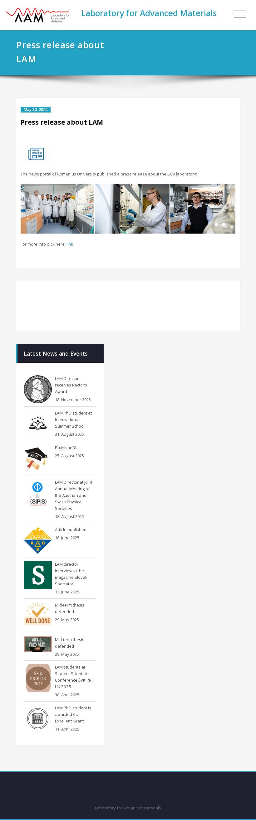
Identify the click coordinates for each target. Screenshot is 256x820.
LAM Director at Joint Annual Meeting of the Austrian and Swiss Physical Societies (73, 495)
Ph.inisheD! (65, 447)
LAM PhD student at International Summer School (73, 419)
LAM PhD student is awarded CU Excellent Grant (73, 714)
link (70, 244)
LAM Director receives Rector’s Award (71, 385)
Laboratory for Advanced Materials (149, 13)
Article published (70, 529)
